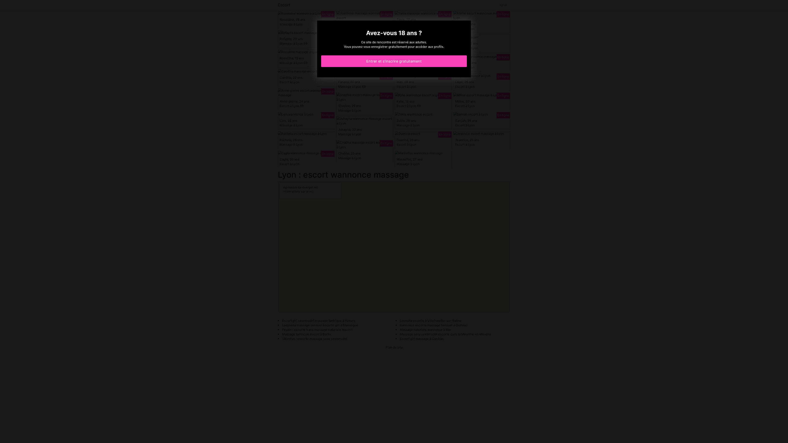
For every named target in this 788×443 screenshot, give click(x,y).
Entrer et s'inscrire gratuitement (394, 61)
